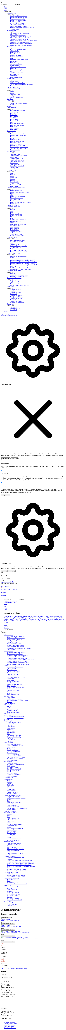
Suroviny (9, 46)
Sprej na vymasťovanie (16, 64)
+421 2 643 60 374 (5, 314)
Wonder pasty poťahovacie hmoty (19, 103)
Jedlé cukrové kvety (15, 164)
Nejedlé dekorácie (11, 170)
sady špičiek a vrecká (15, 94)
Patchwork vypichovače (13, 205)
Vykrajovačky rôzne (15, 292)
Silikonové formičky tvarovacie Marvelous (21, 45)
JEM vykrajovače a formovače (18, 224)
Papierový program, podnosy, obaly (16, 187)
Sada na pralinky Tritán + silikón (18, 26)
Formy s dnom (14, 136)
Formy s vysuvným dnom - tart (18, 135)
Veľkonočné (13, 294)
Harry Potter (10, 99)
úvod (5, 606)
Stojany (12, 282)
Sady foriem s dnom (15, 142)
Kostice (12, 218)
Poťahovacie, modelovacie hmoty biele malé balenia (23, 262)
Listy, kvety (13, 299)
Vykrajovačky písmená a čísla (17, 302)
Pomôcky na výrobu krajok (14, 270)
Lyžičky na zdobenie (15, 249)
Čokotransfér (13, 307)
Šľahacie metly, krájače (16, 247)
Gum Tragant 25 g (15, 920)
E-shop (5, 10)
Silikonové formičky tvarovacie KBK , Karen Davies (23, 40)
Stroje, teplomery (14, 281)
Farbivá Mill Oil (14, 128)
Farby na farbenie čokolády (17, 125)
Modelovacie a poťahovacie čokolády (19, 267)
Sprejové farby (14, 112)
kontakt (6, 622)
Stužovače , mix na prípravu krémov (19, 70)
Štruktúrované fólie (15, 308)
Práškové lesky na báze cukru (17, 110)
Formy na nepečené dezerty (17, 134)
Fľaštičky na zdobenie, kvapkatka (18, 251)
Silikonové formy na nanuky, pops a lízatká (21, 43)
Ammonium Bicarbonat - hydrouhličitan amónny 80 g (24, 938)
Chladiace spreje (14, 29)
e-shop (5, 609)
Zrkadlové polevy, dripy (16, 72)
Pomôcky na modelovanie (13, 206)
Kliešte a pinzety (14, 216)
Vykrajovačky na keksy (16, 295)
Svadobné (12, 174)
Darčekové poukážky (12, 87)
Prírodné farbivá (14, 119)
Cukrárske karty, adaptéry (16, 241)
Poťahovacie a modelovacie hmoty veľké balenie (22, 259)
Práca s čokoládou (11, 13)
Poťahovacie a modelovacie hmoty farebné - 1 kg (22, 263)
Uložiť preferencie (5, 495)
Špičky (12, 93)
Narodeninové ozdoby (16, 184)
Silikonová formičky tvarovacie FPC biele (21, 39)
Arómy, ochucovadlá (15, 55)
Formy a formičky (11, 131)
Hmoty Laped (10, 100)
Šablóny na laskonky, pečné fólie (18, 246)
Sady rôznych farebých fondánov (18, 256)
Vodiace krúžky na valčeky (17, 234)
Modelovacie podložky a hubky (18, 219)
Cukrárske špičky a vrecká (14, 88)
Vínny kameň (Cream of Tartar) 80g (19, 932)
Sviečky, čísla (13, 177)
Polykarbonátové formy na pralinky (19, 17)
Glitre (11, 122)
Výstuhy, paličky (14, 244)
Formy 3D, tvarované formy (17, 141)
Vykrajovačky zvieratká (16, 298)
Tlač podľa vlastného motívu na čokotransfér (21, 84)
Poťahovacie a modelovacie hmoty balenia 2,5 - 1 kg (23, 260)
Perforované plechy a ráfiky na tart (19, 147)
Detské (12, 176)
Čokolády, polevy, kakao (16, 53)
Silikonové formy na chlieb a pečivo (19, 33)
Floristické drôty (14, 230)
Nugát (11, 71)
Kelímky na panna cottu (16, 200)
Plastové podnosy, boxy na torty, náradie (20, 202)
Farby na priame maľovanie (17, 123)
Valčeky (12, 222)
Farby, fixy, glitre (11, 107)
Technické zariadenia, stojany (14, 278)
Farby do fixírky (14, 120)
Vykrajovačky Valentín (16, 301)
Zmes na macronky (15, 74)
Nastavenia (4, 571)
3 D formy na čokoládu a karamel (18, 24)
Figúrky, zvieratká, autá (16, 214)
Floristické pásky (14, 228)
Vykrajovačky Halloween (16, 297)
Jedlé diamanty (14, 163)
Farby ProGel (13, 129)
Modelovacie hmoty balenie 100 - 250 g (20, 269)
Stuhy (11, 173)
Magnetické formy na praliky (17, 19)
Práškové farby (14, 115)
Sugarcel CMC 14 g (15, 926)
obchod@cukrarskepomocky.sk (9, 315)
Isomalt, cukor (14, 61)
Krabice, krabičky (14, 203)
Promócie (12, 180)
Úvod (5, 7)
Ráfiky (12, 138)
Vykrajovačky (10, 286)
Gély (11, 58)
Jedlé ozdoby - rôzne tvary (17, 161)
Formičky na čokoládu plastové (18, 20)
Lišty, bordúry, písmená (16, 215)
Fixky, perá (13, 113)
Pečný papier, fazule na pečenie (18, 250)
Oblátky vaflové (14, 157)
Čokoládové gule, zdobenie (17, 166)
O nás (5, 8)
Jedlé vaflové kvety (15, 167)
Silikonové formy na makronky (18, 35)
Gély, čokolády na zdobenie (17, 160)
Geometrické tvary (15, 225)
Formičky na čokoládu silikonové (18, 16)
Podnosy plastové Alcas (16, 190)
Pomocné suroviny (15, 52)
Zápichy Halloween (15, 186)
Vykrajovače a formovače (16, 231)
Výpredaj (9, 106)
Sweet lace (13, 273)
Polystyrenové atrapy (15, 283)
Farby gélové (13, 126)
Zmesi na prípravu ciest (16, 77)
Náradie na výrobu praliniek (17, 23)
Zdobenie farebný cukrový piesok (18, 155)
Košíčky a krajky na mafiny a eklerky (19, 192)
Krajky (12, 193)
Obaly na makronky (15, 199)
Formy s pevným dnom (16, 144)
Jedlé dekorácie (11, 151)
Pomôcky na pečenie (12, 237)
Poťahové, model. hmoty (13, 253)
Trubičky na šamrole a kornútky (18, 148)
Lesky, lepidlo (13, 62)
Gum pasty (13, 266)
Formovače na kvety (15, 221)
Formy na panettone (15, 150)
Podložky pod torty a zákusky (17, 196)
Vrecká (12, 91)
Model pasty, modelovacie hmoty (18, 104)
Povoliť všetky (14, 458)
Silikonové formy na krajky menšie (19, 275)
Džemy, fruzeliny (14, 68)
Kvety (11, 211)
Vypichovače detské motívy (17, 235)
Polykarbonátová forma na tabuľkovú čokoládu (22, 27)
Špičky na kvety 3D (15, 96)
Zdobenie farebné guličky (16, 158)
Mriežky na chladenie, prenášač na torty (20, 285)
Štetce (11, 243)
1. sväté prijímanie (15, 183)
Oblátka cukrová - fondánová (17, 83)
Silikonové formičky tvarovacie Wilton (20, 37)
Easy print (12, 86)
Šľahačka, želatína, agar (16, 56)
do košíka (7, 923)
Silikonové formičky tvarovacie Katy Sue (20, 36)
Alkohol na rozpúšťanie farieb (18, 67)
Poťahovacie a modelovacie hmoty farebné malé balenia (24, 265)
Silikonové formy (11, 30)
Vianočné (12, 291)
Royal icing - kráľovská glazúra (18, 49)
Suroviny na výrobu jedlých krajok (19, 59)
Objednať (7, 582)
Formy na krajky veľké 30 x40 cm (19, 276)
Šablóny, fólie (10, 304)
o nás (5, 608)
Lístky (12, 212)
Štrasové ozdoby (14, 182)
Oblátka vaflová (14, 81)
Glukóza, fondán (14, 51)
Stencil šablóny (14, 310)
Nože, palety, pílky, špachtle (17, 240)
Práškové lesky (14, 116)
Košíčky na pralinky (15, 21)
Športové (12, 179)
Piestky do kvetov (14, 227)
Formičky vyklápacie (15, 139)
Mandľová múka (14, 65)
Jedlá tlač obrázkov (12, 78)
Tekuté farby (13, 118)
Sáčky (11, 195)
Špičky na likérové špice (16, 97)
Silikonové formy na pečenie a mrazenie (20, 42)
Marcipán (12, 257)
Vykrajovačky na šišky (16, 289)
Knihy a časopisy (11, 168)
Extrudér (12, 209)
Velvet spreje (13, 75)
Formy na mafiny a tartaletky (17, 145)
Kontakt (6, 311)
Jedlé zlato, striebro (15, 154)
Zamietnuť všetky (5, 458)
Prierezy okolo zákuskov (16, 198)
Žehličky (12, 233)
